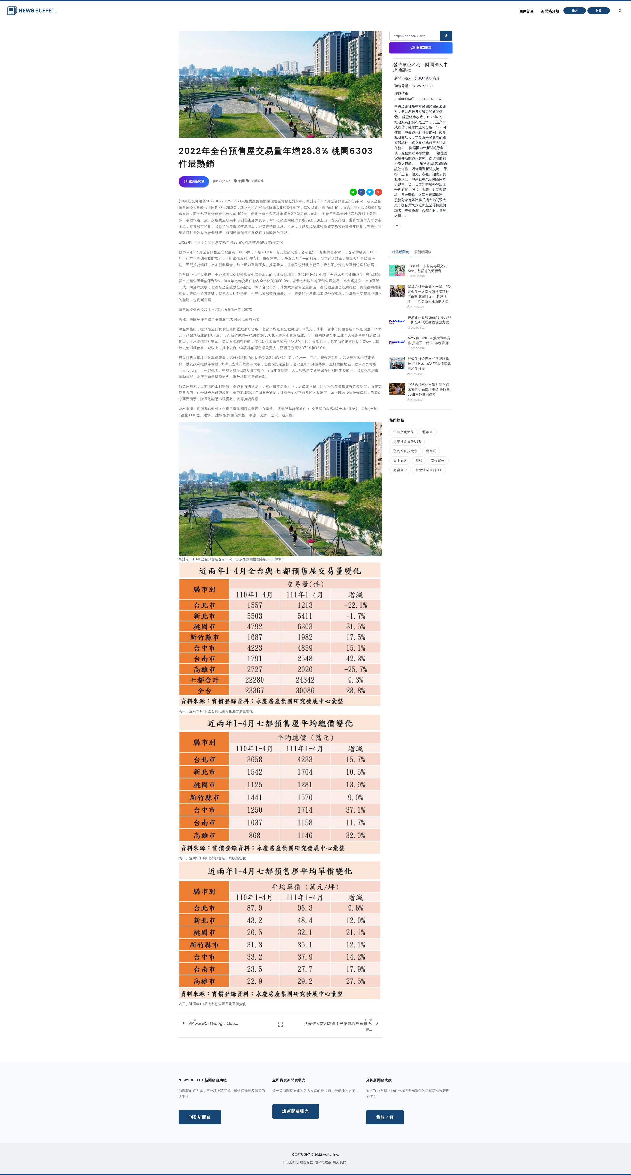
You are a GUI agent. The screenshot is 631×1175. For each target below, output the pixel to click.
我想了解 (385, 1117)
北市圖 (427, 432)
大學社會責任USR (407, 441)
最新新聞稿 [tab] (422, 251)
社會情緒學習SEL (429, 470)
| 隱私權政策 (323, 1162)
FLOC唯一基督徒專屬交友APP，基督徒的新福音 (427, 268)
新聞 (241, 181)
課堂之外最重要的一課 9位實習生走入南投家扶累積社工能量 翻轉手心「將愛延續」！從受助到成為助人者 (429, 294)
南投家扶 (438, 460)
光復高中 (400, 470)
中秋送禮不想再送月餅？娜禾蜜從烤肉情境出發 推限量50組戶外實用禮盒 (429, 389)
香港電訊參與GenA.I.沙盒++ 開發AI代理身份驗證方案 (429, 319)
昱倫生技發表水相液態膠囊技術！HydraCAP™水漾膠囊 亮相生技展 (429, 363)
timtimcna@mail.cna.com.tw (417, 98)
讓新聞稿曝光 (295, 1111)
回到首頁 (526, 11)
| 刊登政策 (290, 1162)
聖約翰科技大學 (405, 451)
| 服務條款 (306, 1162)
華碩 (419, 460)
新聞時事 (257, 181)
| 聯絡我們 (339, 1162)
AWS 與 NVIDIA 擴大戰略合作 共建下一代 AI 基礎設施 (429, 340)
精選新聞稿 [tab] (400, 251)
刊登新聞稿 (200, 1117)
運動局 (431, 451)
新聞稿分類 (550, 11)
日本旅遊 (400, 460)
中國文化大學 (403, 432)
